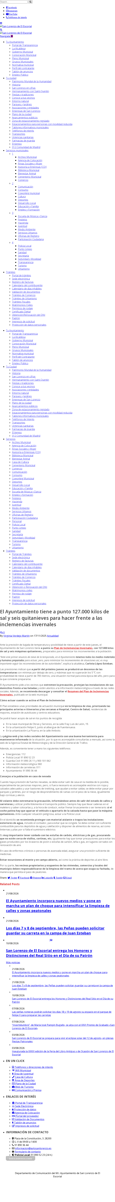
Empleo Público (20, 74)
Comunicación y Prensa (28, 1090)
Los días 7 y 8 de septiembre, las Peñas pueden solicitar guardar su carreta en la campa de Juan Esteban (55, 930)
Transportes (18, 134)
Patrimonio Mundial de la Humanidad (31, 81)
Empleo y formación (22, 495)
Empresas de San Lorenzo (26, 111)
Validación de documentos (26, 292)
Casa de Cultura (20, 462)
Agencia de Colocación (30, 160)
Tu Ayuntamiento (15, 42)
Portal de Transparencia (25, 45)
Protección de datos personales (29, 324)
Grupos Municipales (22, 61)
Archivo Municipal (27, 157)
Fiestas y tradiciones (23, 94)
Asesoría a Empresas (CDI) (32, 167)
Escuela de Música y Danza (32, 216)
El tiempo (17, 143)
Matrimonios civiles (22, 590)
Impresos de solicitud (23, 321)
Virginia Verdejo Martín (16, 635)
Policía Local (24, 245)
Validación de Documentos (29, 1119)
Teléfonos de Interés (23, 419)
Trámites (10, 272)
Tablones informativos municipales (30, 127)
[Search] (1, 29)
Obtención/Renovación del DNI (28, 315)
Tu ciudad (11, 78)
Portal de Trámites (22, 554)
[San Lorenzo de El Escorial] (16, 26)
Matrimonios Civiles (22, 305)
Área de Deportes (24, 1080)
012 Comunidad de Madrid (26, 147)
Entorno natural (20, 101)
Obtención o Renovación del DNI (29, 587)
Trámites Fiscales (21, 301)
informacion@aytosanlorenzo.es (33, 1148)
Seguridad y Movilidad (29, 259)
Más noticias (13, 962)
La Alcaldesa (18, 48)
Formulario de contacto (28, 1151)
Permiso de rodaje (22, 593)
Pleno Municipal (20, 58)
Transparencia (25, 262)
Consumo (23, 190)
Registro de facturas (23, 282)
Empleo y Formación (29, 209)
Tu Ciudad (11, 366)
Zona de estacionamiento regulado (30, 120)
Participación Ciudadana (31, 239)
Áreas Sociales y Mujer (30, 163)
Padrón (16, 318)
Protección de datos (24, 1109)
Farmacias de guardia (23, 140)
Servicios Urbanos (27, 232)
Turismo (22, 265)
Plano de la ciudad (21, 114)
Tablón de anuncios (22, 71)
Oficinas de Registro (28, 236)
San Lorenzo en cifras (23, 88)
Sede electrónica (21, 278)
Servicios (17, 150)
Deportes (23, 199)
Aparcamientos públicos (25, 117)
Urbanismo (24, 268)
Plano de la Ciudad (25, 1083)
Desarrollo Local (27, 203)
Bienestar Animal (27, 173)
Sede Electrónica (24, 1106)
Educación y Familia (28, 206)
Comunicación (25, 186)
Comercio (23, 180)
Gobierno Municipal (22, 51)
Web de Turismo (24, 1087)
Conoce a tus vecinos (23, 97)
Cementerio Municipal (29, 176)
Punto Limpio (25, 249)
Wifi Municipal (23, 1070)
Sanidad (22, 252)
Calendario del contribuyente (27, 285)
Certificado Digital (21, 311)
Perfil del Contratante (23, 356)
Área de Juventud (23, 1073)
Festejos (22, 219)
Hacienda (23, 222)
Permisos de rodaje (22, 308)
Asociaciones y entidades (25, 107)
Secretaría (23, 255)
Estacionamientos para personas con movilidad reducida (42, 124)
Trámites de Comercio (23, 295)
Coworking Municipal (23, 478)
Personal (17, 521)
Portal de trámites (21, 275)
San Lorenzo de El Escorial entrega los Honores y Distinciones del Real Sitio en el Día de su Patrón (49, 953)
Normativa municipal (23, 65)
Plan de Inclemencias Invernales (73, 648)
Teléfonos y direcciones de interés (33, 1067)
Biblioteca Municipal (28, 170)
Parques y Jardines (22, 104)
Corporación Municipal (24, 55)
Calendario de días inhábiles (27, 288)
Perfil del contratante (23, 68)
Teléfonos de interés (23, 130)
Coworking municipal (29, 193)
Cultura (22, 196)
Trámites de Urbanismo (24, 298)
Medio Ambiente (26, 229)
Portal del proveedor (27, 1116)
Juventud (22, 226)
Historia (16, 84)
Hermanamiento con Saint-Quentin (30, 91)
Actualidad (53, 635)
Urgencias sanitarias (23, 137)
